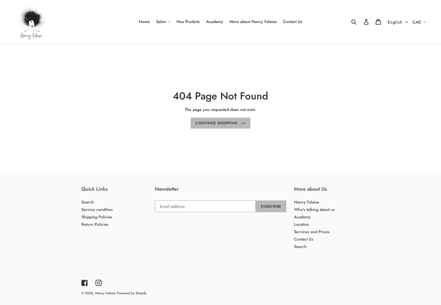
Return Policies (94, 224)
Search (87, 202)
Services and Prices (311, 232)
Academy (302, 217)
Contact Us (303, 239)
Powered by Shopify (131, 293)
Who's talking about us (314, 209)
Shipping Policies (96, 217)
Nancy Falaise (306, 202)
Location (301, 224)
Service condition (97, 209)
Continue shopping (216, 123)
